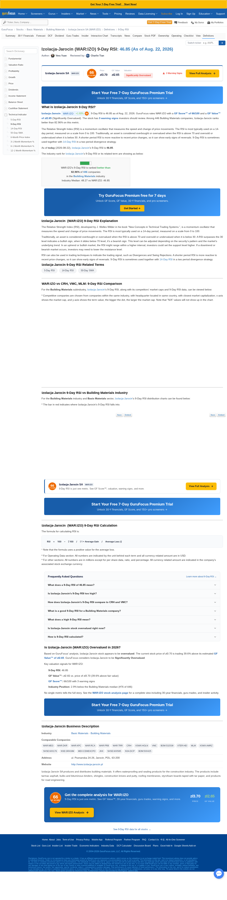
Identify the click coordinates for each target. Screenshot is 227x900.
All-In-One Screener (175, 839)
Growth (12, 77)
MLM (193, 745)
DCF (50, 35)
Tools (105, 13)
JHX (101, 751)
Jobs (58, 839)
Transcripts (116, 35)
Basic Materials (35, 29)
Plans (155, 845)
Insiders (66, 13)
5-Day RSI (16, 120)
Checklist (188, 35)
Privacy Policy (83, 839)
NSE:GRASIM (67, 751)
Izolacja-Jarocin (51, 113)
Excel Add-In (166, 845)
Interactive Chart (99, 35)
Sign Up (190, 13)
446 (85, 171)
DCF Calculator (124, 845)
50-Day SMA (17, 133)
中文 (162, 839)
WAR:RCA (90, 745)
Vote (198, 35)
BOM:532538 (167, 745)
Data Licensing (147, 13)
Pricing (118, 13)
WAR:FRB (104, 745)
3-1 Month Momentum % (22, 142)
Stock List (35, 845)
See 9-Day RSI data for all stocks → (132, 829)
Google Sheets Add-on (185, 845)
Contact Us (153, 839)
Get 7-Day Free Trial (159, 22)
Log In (179, 13)
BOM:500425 (145, 751)
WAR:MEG (48, 745)
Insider (85, 35)
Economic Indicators (89, 845)
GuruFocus (7, 29)
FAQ (144, 839)
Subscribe (166, 13)
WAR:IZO (75, 113)
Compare (137, 35)
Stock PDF (150, 35)
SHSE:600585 (114, 751)
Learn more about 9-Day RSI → (201, 576)
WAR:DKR (62, 745)
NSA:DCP (130, 751)
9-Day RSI (123, 29)
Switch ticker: (195, 43)
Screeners (37, 13)
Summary (10, 35)
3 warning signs (108, 118)
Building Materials (55, 29)
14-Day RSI (16, 128)
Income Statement (17, 96)
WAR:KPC (76, 745)
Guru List (46, 845)
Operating (176, 35)
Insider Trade (71, 845)
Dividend (59, 35)
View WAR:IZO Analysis (69, 812)
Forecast (40, 35)
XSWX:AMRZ (206, 745)
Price (11, 83)
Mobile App (97, 839)
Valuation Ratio (16, 65)
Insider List (57, 845)
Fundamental (15, 58)
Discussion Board (142, 845)
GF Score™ (55, 681)
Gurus (52, 13)
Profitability (14, 71)
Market (80, 13)
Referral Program (113, 839)
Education (205, 13)
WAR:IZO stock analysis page (110, 692)
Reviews (130, 13)
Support (220, 13)
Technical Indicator (18, 114)
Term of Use (68, 839)
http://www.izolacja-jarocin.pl (87, 764)
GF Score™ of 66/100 (187, 113)
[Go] (222, 43)
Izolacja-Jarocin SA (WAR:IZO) (84, 29)
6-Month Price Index (20, 137)
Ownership (163, 35)
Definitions (109, 29)
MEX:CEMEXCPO (86, 751)
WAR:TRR (118, 745)
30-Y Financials (26, 35)
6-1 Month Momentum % (22, 146)
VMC (154, 745)
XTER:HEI (182, 745)
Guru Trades (72, 35)
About (52, 839)
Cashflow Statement (18, 108)
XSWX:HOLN (141, 745)
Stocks (20, 29)
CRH (129, 745)
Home (22, 13)
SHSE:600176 (50, 751)
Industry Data (107, 845)
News (93, 13)
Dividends (13, 90)
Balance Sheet (16, 102)
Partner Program (132, 839)
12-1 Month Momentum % (23, 150)
